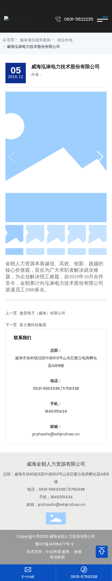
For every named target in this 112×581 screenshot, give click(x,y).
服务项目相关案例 (35, 40)
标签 (78, 551)
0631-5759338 (84, 576)
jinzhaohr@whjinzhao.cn (56, 434)
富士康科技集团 (33, 324)
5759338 (71, 388)
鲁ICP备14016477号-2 (54, 544)
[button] (100, 157)
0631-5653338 (46, 388)
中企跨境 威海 (57, 551)
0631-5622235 (78, 19)
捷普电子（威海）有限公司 (42, 313)
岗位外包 (65, 40)
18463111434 (56, 411)
